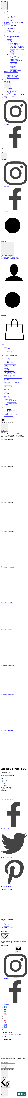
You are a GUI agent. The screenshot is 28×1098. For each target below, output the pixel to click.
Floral (5, 782)
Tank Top (9, 14)
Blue (5, 783)
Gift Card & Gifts (13, 33)
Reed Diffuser (13, 69)
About (6, 407)
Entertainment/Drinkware (13, 36)
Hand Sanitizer (13, 62)
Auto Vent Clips (14, 56)
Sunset (5, 785)
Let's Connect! (4, 934)
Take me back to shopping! (7, 1069)
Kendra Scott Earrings (12, 76)
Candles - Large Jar (15, 57)
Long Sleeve (10, 17)
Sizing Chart (10, 93)
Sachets (12, 67)
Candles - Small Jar (14, 59)
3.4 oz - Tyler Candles (15, 45)
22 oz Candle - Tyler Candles (17, 47)
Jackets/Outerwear (11, 19)
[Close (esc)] (2, 1096)
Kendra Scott (11, 72)
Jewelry (9, 30)
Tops (6, 11)
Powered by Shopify (6, 1034)
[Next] (4, 1096)
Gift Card (9, 39)
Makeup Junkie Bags (12, 41)
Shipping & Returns (12, 90)
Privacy (5, 928)
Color (2, 778)
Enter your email (5, 945)
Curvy (7, 24)
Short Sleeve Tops (11, 16)
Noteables (12, 64)
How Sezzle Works (11, 91)
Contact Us (6, 926)
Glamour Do (13, 53)
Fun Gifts (9, 37)
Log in (5, 97)
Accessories (10, 25)
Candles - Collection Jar (16, 60)
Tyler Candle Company (13, 43)
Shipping (3, 775)
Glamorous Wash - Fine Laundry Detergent (13, 378)
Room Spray (13, 52)
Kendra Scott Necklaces (13, 78)
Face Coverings (11, 28)
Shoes (7, 79)
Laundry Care (13, 63)
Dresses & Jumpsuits (14, 22)
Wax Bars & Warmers (15, 70)
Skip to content (4, 1)
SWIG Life (9, 40)
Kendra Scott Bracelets (12, 75)
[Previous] (1, 1096)
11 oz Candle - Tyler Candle (17, 46)
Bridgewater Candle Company (14, 54)
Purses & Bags (10, 31)
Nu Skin (7, 81)
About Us (9, 88)
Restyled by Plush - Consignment (14, 95)
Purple (5, 780)
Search (5, 923)
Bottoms (8, 20)
